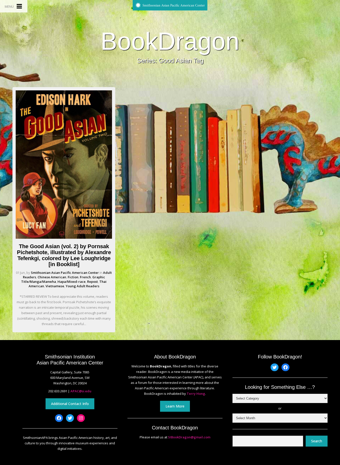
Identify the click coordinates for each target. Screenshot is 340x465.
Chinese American (52, 277)
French (85, 277)
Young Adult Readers (82, 286)
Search (316, 441)
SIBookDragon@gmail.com (189, 437)
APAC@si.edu (80, 391)
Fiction (73, 277)
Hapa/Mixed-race (71, 281)
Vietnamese (55, 286)
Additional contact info (70, 403)
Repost (92, 281)
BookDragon (170, 41)
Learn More (175, 406)
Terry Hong (196, 393)
